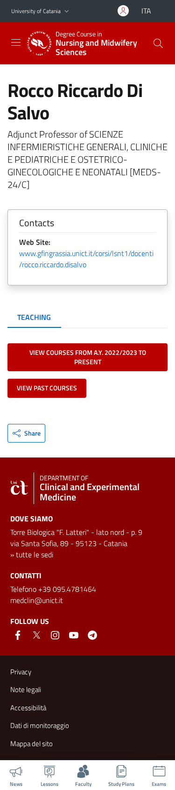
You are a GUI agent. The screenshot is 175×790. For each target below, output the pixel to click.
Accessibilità (28, 707)
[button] (67, 11)
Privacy (20, 671)
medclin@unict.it (36, 600)
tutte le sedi (34, 554)
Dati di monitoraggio (39, 725)
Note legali (25, 689)
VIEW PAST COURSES (47, 388)
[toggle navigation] (15, 42)
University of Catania (36, 11)
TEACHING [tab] (34, 317)
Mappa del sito (31, 743)
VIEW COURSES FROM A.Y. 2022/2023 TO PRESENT (87, 357)
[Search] (158, 43)
